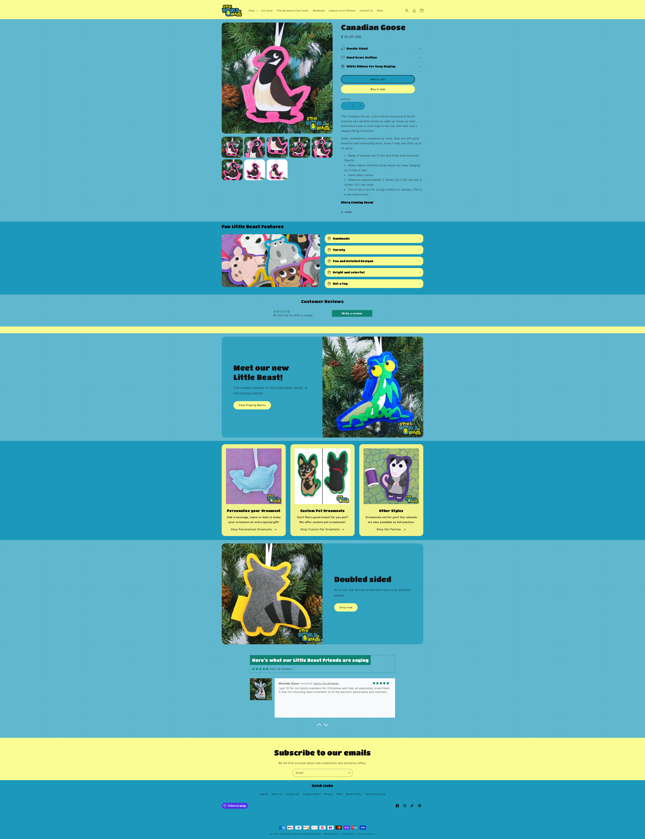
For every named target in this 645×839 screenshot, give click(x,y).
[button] (253, 10)
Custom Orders (311, 794)
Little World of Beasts (289, 834)
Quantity (345, 99)
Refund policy (331, 834)
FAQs (339, 794)
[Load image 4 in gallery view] (299, 147)
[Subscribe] (349, 773)
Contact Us (292, 794)
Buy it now (378, 89)
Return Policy (354, 794)
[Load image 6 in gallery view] (232, 169)
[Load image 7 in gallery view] (254, 169)
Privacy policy (348, 834)
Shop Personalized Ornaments (251, 529)
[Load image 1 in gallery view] (232, 147)
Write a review (352, 313)
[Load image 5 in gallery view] (322, 147)
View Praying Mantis (252, 405)
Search (264, 794)
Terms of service (366, 834)
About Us (276, 794)
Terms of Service (375, 794)
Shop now (346, 607)
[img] (260, 669)
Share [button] (348, 212)
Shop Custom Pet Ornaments (320, 529)
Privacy (328, 794)
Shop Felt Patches (389, 529)
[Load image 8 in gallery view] (277, 169)
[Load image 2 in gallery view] (254, 147)
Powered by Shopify (311, 834)
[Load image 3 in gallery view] (277, 147)
